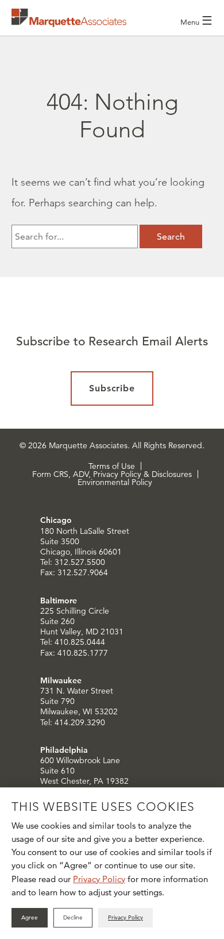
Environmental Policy (115, 482)
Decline (73, 917)
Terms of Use (111, 466)
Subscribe (112, 388)
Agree (29, 917)
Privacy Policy (99, 878)
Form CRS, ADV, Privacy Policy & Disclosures (112, 474)
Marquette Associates (68, 18)
